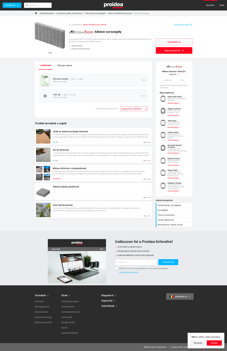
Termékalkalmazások (71, 312)
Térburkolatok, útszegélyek (95, 13)
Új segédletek (67, 306)
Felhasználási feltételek (181, 347)
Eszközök (39, 301)
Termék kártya (93, 136)
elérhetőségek (173, 103)
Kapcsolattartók (172, 50)
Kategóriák (10, 5)
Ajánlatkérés (174, 41)
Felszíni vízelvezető (174, 215)
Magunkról (107, 295)
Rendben (214, 343)
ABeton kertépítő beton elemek (120, 13)
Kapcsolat (107, 300)
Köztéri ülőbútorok (174, 220)
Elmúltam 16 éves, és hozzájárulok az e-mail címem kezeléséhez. (143, 268)
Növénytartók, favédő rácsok (174, 224)
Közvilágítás (174, 210)
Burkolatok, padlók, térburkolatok (69, 13)
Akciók (64, 327)
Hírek (64, 295)
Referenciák (66, 317)
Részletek (198, 343)
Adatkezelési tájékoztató (128, 272)
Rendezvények (68, 322)
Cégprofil (174, 73)
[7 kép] (50, 35)
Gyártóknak (107, 305)
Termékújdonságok (70, 301)
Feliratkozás (168, 262)
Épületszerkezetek (47, 13)
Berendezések (41, 312)
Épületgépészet (42, 306)
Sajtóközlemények (69, 333)
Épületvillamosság (43, 317)
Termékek (40, 295)
